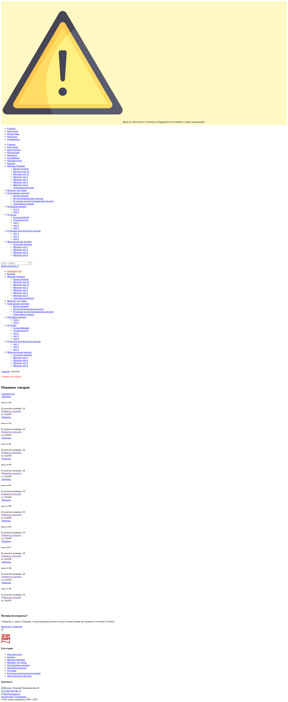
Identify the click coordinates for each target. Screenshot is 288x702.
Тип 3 (16, 209)
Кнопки (11, 163)
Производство (14, 160)
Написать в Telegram (11, 626)
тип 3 (16, 222)
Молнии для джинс (17, 190)
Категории (12, 131)
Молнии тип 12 (21, 174)
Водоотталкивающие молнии (28, 198)
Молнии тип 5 (20, 182)
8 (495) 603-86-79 (12, 691)
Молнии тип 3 (20, 179)
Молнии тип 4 (20, 249)
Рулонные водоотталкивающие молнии (33, 201)
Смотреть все (8, 393)
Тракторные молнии (23, 187)
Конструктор (13, 150)
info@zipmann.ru (12, 694)
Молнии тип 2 (20, 177)
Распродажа (13, 134)
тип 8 (16, 228)
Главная (11, 128)
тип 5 (16, 225)
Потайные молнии (16, 206)
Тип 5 (16, 212)
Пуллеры (11, 214)
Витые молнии (20, 168)
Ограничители (20, 220)
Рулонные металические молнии (24, 231)
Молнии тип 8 (20, 185)
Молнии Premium (16, 166)
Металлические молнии (19, 241)
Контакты (12, 136)
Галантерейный (21, 217)
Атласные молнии (22, 244)
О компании (13, 139)
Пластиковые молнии (18, 193)
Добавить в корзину (11, 411)
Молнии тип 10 (21, 171)
